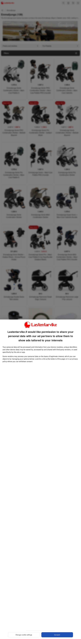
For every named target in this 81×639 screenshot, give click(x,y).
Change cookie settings (24, 635)
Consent (57, 635)
